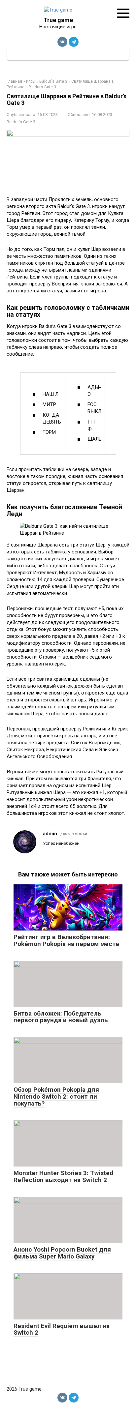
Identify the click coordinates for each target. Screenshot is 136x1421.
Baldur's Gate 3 (21, 121)
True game (58, 19)
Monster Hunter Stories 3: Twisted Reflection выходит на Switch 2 (63, 1176)
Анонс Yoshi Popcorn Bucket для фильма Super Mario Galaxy (62, 1253)
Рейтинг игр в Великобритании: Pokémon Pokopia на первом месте (66, 940)
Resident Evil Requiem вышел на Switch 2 (62, 1329)
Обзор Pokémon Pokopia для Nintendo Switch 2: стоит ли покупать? (56, 1096)
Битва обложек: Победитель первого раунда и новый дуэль (61, 1017)
